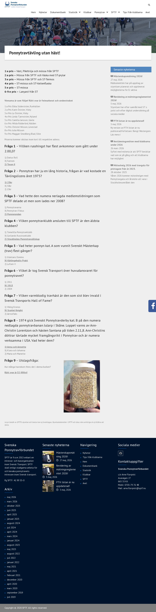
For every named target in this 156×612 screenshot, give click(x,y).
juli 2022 (11, 557)
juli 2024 (11, 527)
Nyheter (43, 12)
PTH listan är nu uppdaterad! (65, 484)
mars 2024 (12, 536)
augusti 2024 (13, 523)
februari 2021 (13, 575)
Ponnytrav (99, 12)
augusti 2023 (13, 544)
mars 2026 (12, 501)
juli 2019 (11, 597)
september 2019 (15, 592)
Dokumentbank (58, 12)
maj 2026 (11, 497)
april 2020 (12, 583)
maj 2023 (11, 549)
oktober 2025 (13, 505)
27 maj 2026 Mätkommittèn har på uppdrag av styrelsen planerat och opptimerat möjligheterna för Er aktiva (128, 83)
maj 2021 (11, 566)
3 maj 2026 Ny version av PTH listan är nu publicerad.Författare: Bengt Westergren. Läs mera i (131, 127)
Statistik (73, 12)
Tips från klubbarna (132, 12)
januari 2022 (13, 562)
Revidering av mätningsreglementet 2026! (66, 469)
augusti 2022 (13, 553)
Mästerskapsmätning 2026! (65, 454)
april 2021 (12, 571)
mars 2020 (12, 588)
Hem (33, 12)
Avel (147, 12)
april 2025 (12, 514)
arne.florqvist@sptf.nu (134, 488)
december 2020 (14, 579)
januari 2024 (13, 540)
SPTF (114, 12)
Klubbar (87, 12)
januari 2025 (13, 518)
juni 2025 (11, 510)
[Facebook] (120, 453)
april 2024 (12, 531)
